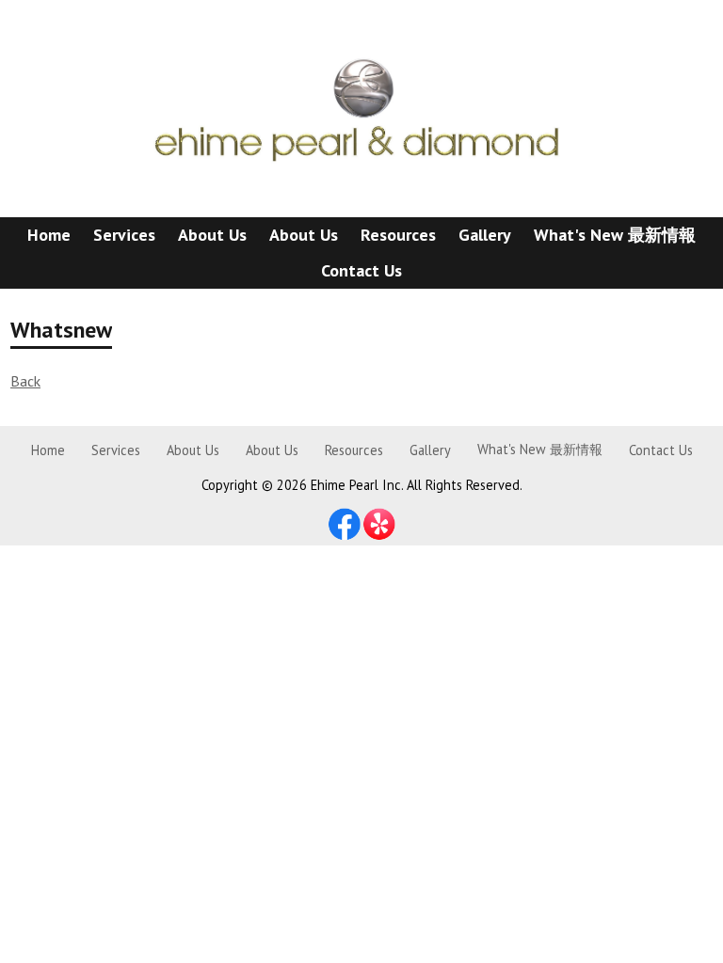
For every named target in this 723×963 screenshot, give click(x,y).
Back (25, 380)
